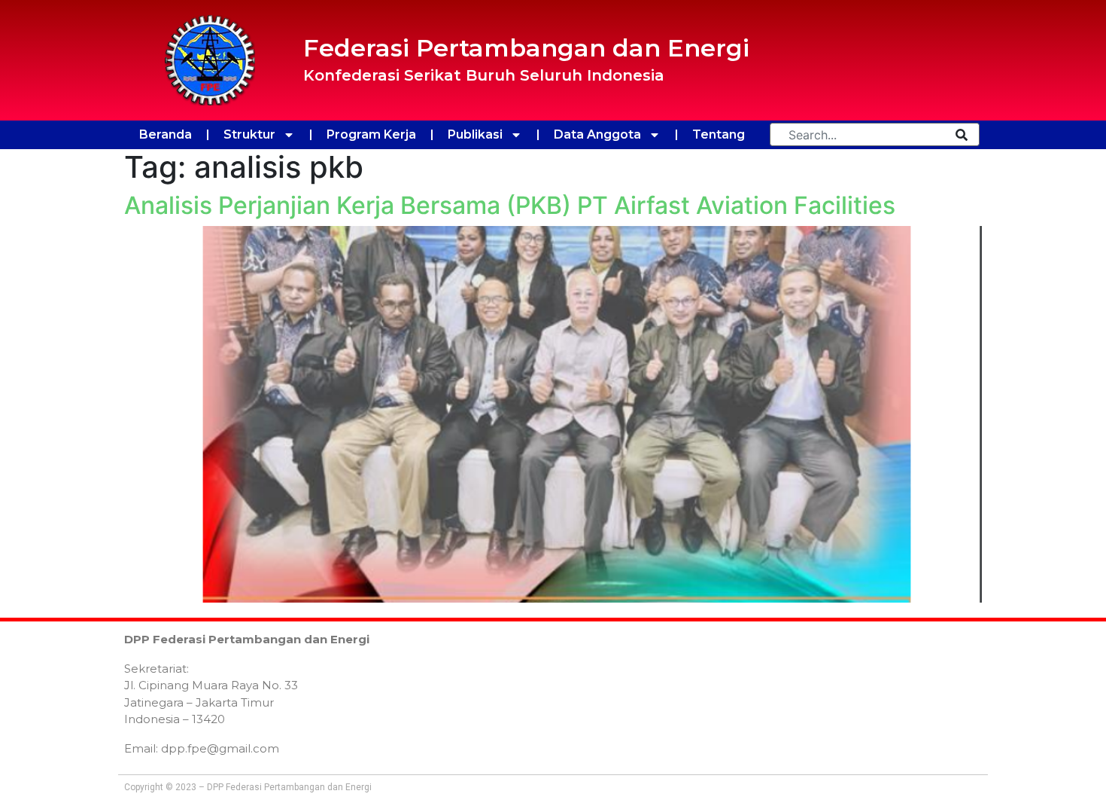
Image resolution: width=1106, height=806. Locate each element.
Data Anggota (597, 134)
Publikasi (475, 134)
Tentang (718, 134)
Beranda (165, 134)
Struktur (249, 134)
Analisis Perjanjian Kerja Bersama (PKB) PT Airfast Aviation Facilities (509, 205)
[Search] (961, 134)
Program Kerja (371, 134)
